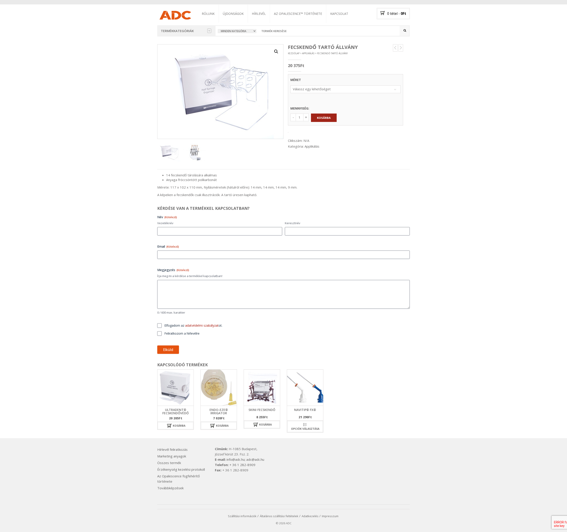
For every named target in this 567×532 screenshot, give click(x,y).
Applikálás (308, 53)
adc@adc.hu (255, 459)
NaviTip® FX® (305, 410)
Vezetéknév (165, 223)
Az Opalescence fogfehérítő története (178, 479)
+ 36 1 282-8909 (242, 465)
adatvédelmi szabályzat (202, 325)
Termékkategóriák (177, 31)
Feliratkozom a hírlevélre (182, 333)
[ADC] (175, 14)
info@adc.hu (236, 459)
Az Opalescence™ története (298, 14)
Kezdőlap (293, 53)
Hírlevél (259, 14)
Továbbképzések (170, 488)
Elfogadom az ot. (193, 325)
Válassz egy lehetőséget (312, 89)
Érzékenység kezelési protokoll (181, 469)
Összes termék (169, 463)
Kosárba (324, 118)
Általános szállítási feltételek (279, 516)
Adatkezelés (310, 516)
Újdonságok (233, 14)
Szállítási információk (242, 516)
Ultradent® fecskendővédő (175, 411)
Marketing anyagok (171, 456)
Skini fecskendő (262, 410)
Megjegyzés (173, 270)
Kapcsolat (339, 14)
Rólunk (208, 14)
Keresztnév (292, 223)
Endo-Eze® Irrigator (219, 411)
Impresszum (330, 516)
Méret (295, 80)
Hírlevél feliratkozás (172, 449)
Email (168, 246)
